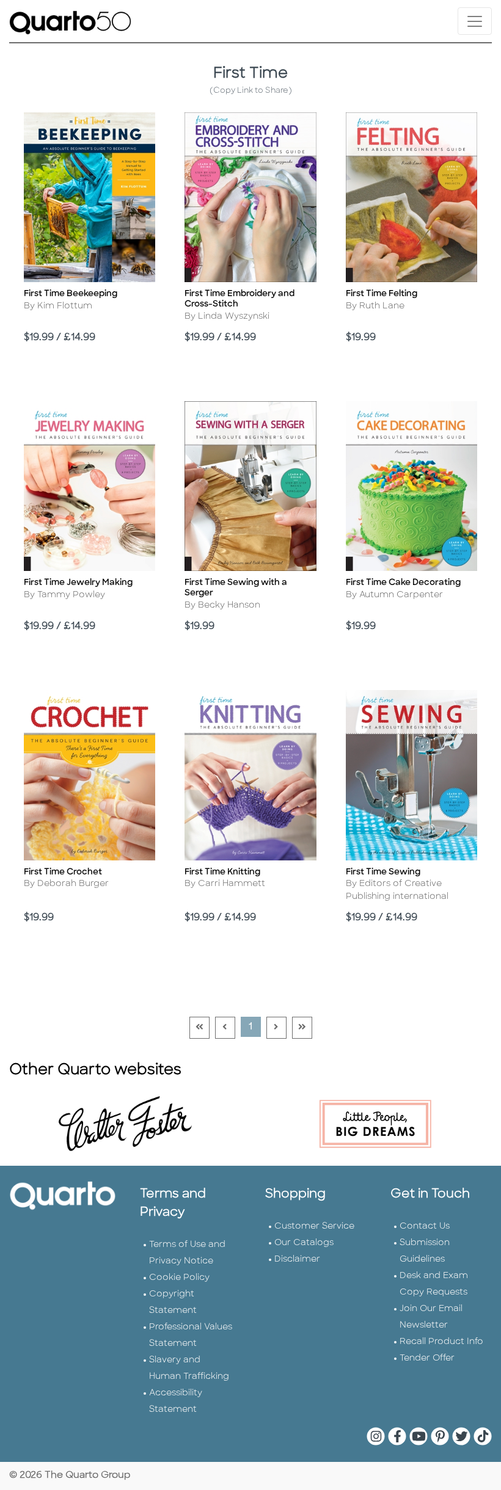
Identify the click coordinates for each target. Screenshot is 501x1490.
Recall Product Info (441, 1341)
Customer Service (314, 1226)
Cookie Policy (179, 1277)
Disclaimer (297, 1259)
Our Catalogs (304, 1243)
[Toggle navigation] (475, 21)
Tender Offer (427, 1358)
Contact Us (425, 1226)
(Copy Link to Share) (251, 91)
